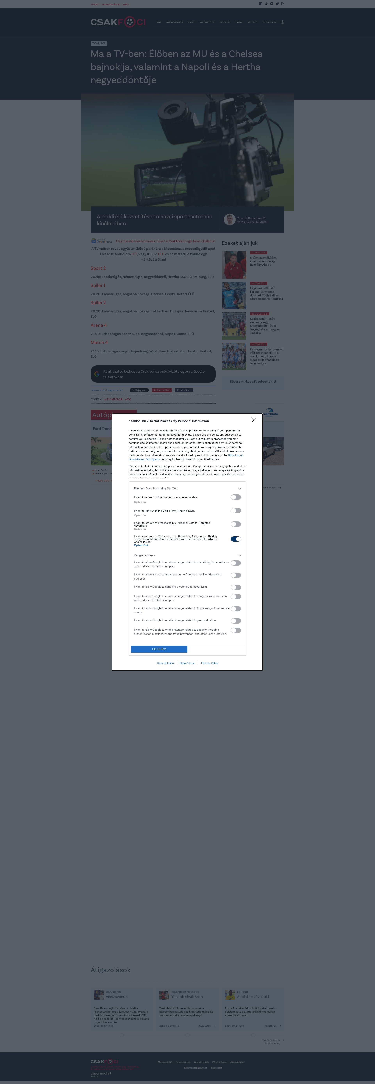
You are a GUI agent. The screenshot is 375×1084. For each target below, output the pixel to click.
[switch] (236, 497)
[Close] (255, 421)
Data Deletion (165, 663)
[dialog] (187, 542)
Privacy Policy (209, 663)
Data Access (187, 663)
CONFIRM (159, 649)
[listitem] (187, 488)
